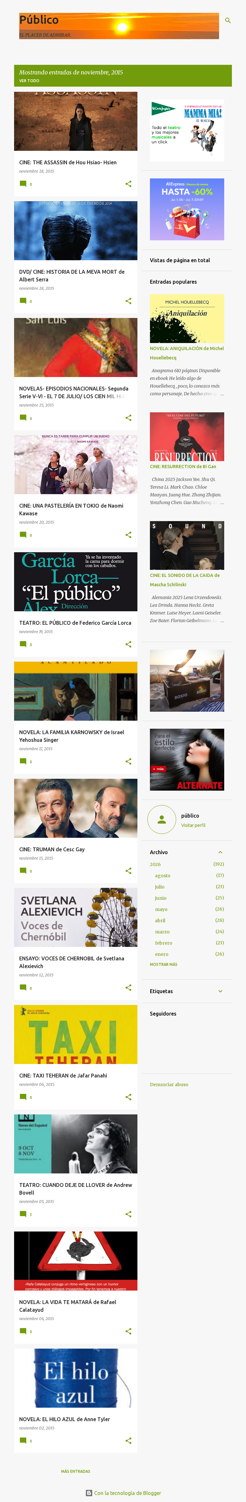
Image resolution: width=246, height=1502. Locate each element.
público (190, 816)
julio (160, 887)
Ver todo (29, 81)
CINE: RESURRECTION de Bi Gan (183, 466)
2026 (155, 864)
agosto (162, 876)
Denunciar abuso (169, 1084)
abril (160, 920)
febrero (163, 943)
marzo (162, 932)
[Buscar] (228, 20)
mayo (161, 909)
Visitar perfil (193, 825)
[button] (128, 184)
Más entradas (75, 1471)
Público (39, 19)
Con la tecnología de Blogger (127, 1493)
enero (161, 954)
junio (161, 898)
